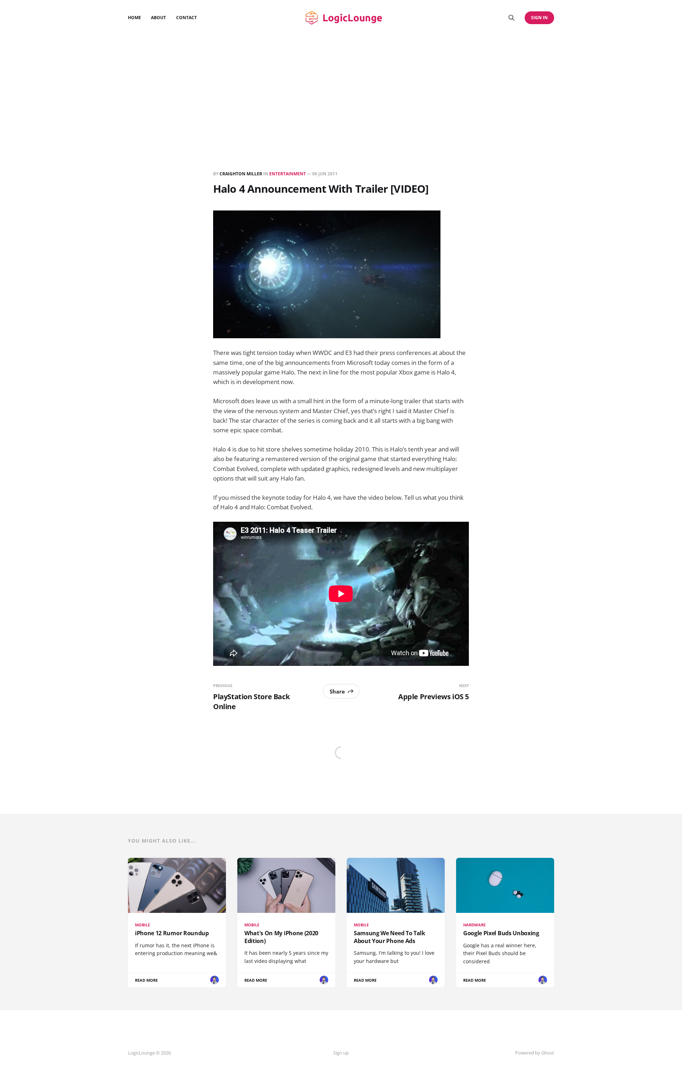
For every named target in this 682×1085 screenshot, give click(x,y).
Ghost (547, 1053)
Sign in (539, 18)
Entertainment (287, 174)
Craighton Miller (241, 174)
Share (337, 691)
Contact (186, 18)
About (158, 18)
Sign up (341, 1053)
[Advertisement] (341, 88)
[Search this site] (511, 17)
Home (134, 18)
